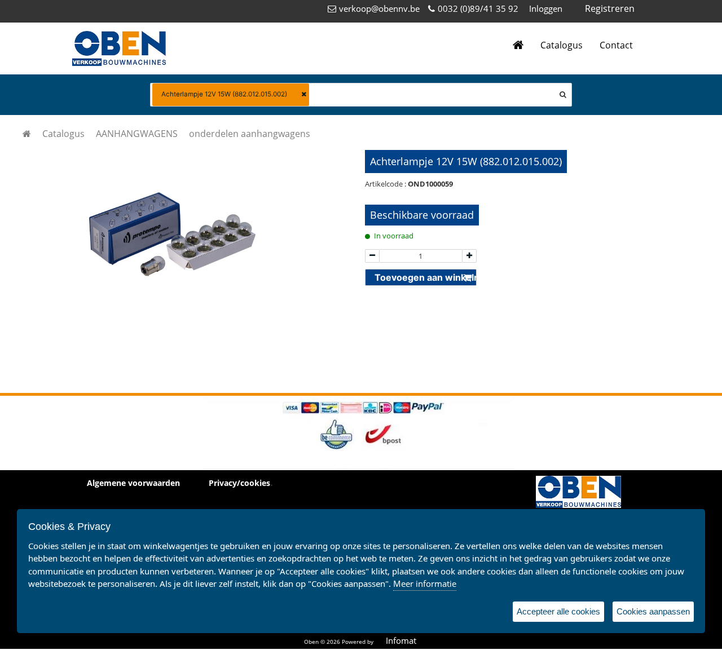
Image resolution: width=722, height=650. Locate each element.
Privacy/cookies (239, 482)
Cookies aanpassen (653, 611)
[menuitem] (63, 133)
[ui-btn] (372, 256)
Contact (616, 45)
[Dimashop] (119, 48)
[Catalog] (27, 133)
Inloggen (545, 8)
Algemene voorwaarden (133, 482)
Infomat (401, 640)
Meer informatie (424, 583)
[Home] (518, 45)
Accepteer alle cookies (558, 611)
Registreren (610, 8)
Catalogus (561, 45)
